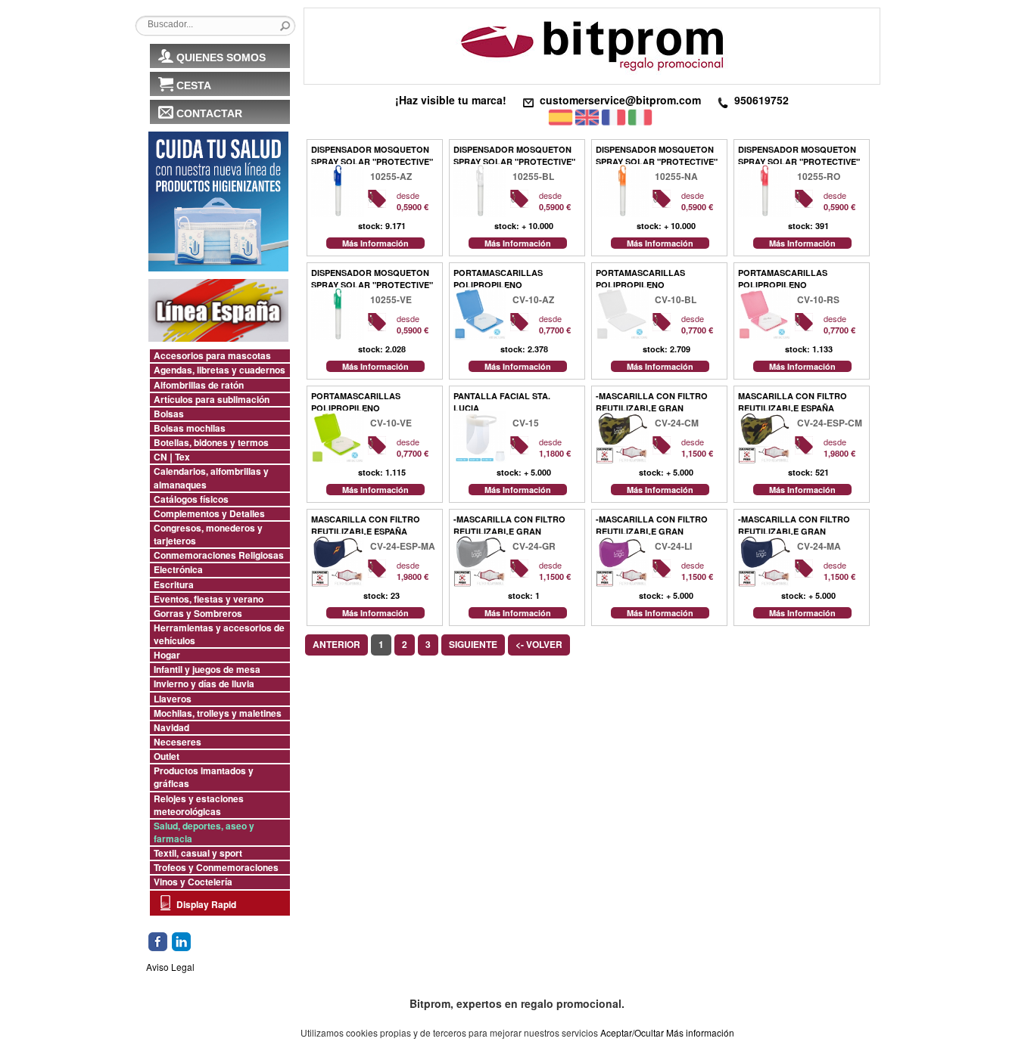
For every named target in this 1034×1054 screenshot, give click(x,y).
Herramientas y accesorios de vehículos (219, 634)
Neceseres (177, 742)
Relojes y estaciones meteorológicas (199, 805)
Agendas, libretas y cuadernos (219, 370)
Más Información (375, 243)
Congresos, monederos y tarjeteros (208, 534)
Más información (700, 1032)
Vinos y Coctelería (193, 882)
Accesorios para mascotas (212, 355)
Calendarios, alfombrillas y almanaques (211, 478)
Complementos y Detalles (209, 513)
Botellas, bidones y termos (211, 442)
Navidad (171, 727)
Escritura (174, 584)
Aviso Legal (170, 966)
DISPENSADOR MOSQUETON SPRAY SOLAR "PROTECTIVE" (372, 154)
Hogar (167, 655)
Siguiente (473, 644)
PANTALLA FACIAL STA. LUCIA (501, 400)
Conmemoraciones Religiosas (219, 555)
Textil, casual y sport (198, 853)
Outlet (166, 756)
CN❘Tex (172, 457)
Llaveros (173, 699)
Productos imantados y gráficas (204, 777)
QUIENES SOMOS (221, 57)
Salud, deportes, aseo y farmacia (204, 832)
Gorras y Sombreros (198, 613)
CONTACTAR (209, 113)
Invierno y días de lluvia (204, 683)
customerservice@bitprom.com (620, 99)
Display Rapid (206, 904)
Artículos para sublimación (211, 399)
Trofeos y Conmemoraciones (216, 867)
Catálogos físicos (191, 499)
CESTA (193, 85)
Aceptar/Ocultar (632, 1032)
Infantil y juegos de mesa (207, 669)
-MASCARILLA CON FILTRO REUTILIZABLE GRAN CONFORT (652, 400)
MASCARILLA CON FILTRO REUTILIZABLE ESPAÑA (792, 400)
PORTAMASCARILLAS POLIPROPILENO (498, 277)
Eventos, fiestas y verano (208, 599)
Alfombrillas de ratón (199, 385)
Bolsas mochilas (190, 428)
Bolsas (169, 414)
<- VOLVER (538, 644)
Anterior (336, 644)
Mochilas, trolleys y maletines (218, 713)
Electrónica (178, 569)
